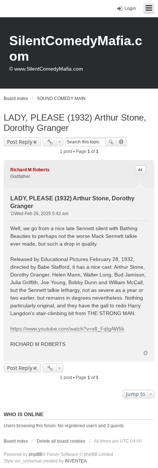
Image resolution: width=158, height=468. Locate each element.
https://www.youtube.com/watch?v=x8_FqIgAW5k (67, 329)
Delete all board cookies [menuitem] (61, 441)
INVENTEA (76, 461)
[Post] (12, 213)
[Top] (145, 353)
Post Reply (19, 141)
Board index (16, 441)
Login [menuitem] (130, 8)
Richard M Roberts (30, 169)
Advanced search (121, 141)
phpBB (35, 454)
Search (110, 141)
